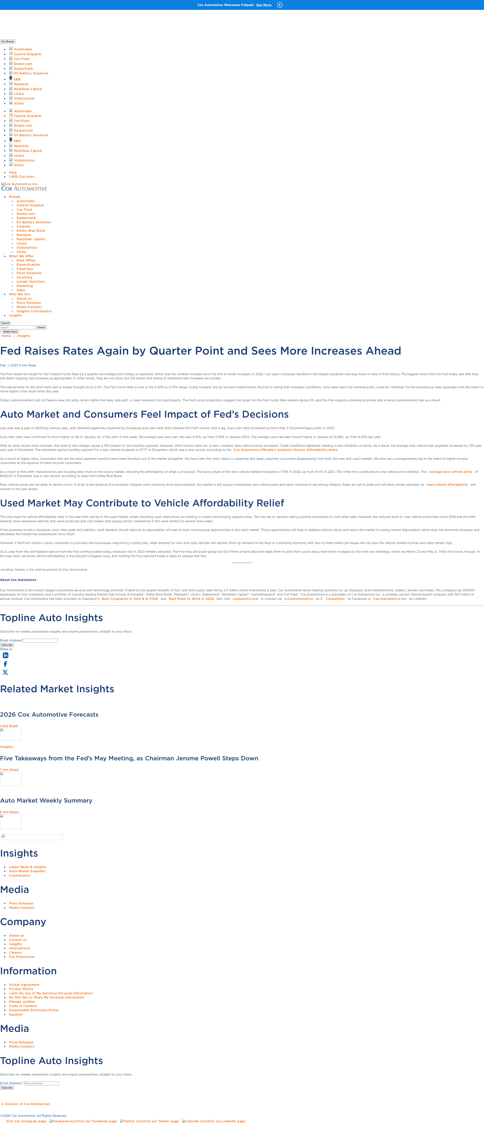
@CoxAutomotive (298, 599)
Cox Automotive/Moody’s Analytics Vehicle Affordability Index (285, 450)
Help (13, 172)
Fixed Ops (25, 269)
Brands (14, 197)
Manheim (24, 235)
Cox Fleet (25, 209)
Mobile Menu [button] (10, 331)
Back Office (26, 260)
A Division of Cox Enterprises (26, 1104)
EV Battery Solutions (34, 222)
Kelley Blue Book (31, 230)
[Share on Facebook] (5, 666)
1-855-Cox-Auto (22, 177)
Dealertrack (26, 218)
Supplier (16, 1014)
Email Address (11, 640)
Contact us (18, 940)
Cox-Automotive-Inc (389, 599)
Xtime (21, 252)
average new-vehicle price (450, 472)
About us (24, 298)
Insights (15, 315)
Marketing (25, 286)
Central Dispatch (30, 205)
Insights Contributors (34, 311)
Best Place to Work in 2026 (191, 599)
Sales (21, 290)
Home (6, 336)
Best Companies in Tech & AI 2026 (130, 599)
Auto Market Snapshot (27, 871)
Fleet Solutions (29, 273)
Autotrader (26, 201)
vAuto (22, 243)
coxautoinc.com (245, 599)
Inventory (25, 277)
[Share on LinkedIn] (5, 658)
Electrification (28, 265)
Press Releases (29, 303)
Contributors (19, 875)
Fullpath (23, 226)
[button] (5, 323)
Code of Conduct (23, 1006)
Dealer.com (26, 214)
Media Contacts (29, 307)
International (19, 948)
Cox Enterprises (22, 957)
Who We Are (19, 294)
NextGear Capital (31, 239)
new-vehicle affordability (447, 484)
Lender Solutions (31, 281)
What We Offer (21, 256)
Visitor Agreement (24, 985)
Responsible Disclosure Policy (34, 1010)
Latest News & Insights (27, 867)
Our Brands (8, 41)
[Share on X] (5, 675)
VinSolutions (27, 248)
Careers (15, 952)
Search (41, 327)
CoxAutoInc (335, 599)
